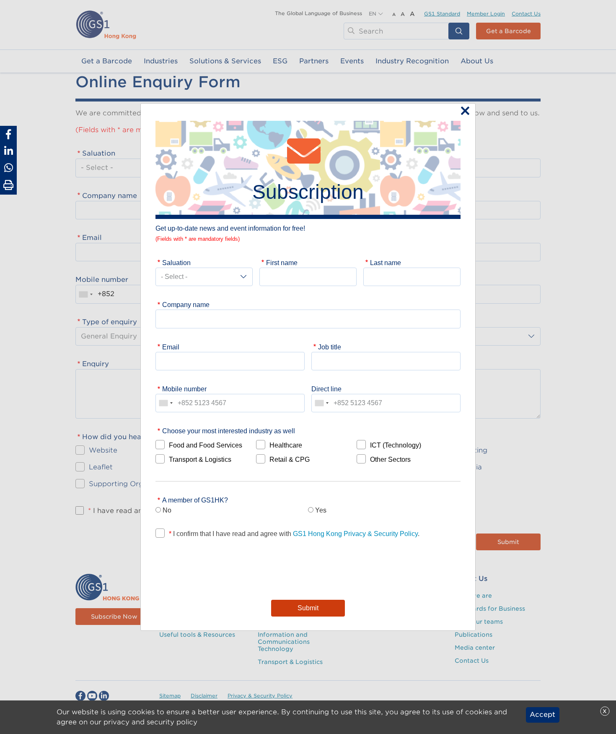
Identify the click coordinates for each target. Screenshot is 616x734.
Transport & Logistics (200, 459)
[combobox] (165, 403)
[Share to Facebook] (8, 134)
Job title (329, 347)
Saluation (176, 262)
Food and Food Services (205, 445)
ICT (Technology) (395, 445)
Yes (320, 510)
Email (170, 347)
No (167, 510)
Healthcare (285, 445)
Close (463, 111)
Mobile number (184, 388)
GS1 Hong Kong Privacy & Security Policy (355, 533)
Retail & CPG (289, 459)
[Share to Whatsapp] (8, 167)
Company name (186, 304)
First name (282, 262)
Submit (308, 608)
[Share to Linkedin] (8, 151)
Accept (542, 715)
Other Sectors (390, 459)
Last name (385, 262)
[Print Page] (8, 185)
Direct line (326, 388)
